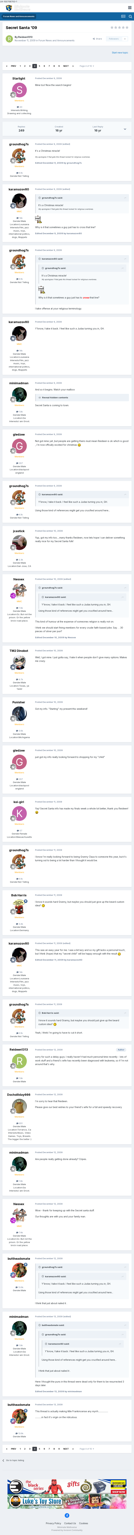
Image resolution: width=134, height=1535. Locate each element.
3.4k (20, 924)
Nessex (18, 579)
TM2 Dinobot (18, 650)
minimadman (18, 383)
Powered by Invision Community (67, 1530)
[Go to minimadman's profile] (19, 394)
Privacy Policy (53, 1523)
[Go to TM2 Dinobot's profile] (19, 662)
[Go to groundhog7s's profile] (19, 155)
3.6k (20, 730)
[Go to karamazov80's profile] (19, 200)
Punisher (18, 702)
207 (20, 463)
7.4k (20, 608)
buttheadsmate (19, 1258)
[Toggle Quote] (39, 197)
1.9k (20, 411)
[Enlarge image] (38, 219)
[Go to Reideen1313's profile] (9, 38)
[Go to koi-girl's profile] (19, 813)
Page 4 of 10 (86, 66)
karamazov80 (19, 189)
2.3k (20, 559)
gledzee (19, 434)
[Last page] (73, 66)
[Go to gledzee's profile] (19, 446)
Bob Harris (18, 895)
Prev (13, 66)
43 (20, 107)
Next (66, 66)
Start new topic (120, 52)
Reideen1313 (25, 37)
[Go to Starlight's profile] (19, 90)
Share (98, 38)
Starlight (18, 78)
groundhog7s (19, 144)
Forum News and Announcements (57, 40)
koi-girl (19, 802)
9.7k (20, 679)
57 (20, 830)
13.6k (20, 1287)
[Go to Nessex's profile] (19, 590)
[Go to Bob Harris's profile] (19, 906)
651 (20, 1123)
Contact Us (70, 1523)
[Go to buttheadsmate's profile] (19, 1270)
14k (21, 218)
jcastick (19, 531)
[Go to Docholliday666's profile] (19, 1106)
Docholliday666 (18, 1094)
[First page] (6, 66)
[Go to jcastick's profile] (19, 542)
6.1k (20, 173)
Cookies (83, 1523)
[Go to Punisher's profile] (19, 713)
